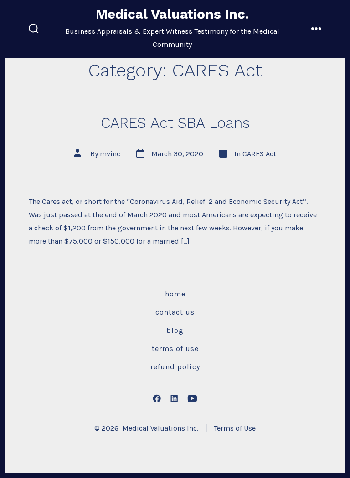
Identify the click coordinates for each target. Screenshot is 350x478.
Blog (175, 330)
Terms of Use (175, 348)
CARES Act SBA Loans (175, 123)
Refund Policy (175, 366)
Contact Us (175, 312)
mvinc (110, 153)
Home (175, 294)
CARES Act (259, 153)
